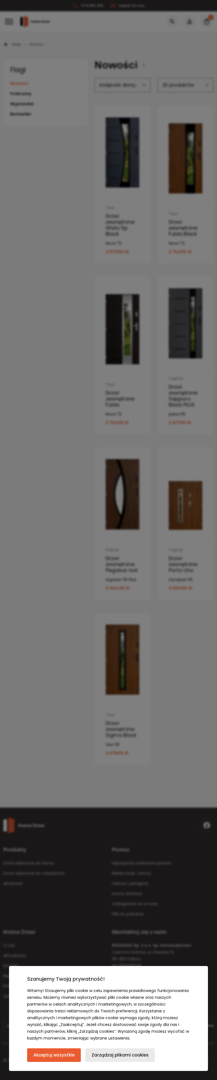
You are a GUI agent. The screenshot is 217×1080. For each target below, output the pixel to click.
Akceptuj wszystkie (54, 1055)
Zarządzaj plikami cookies (120, 1055)
